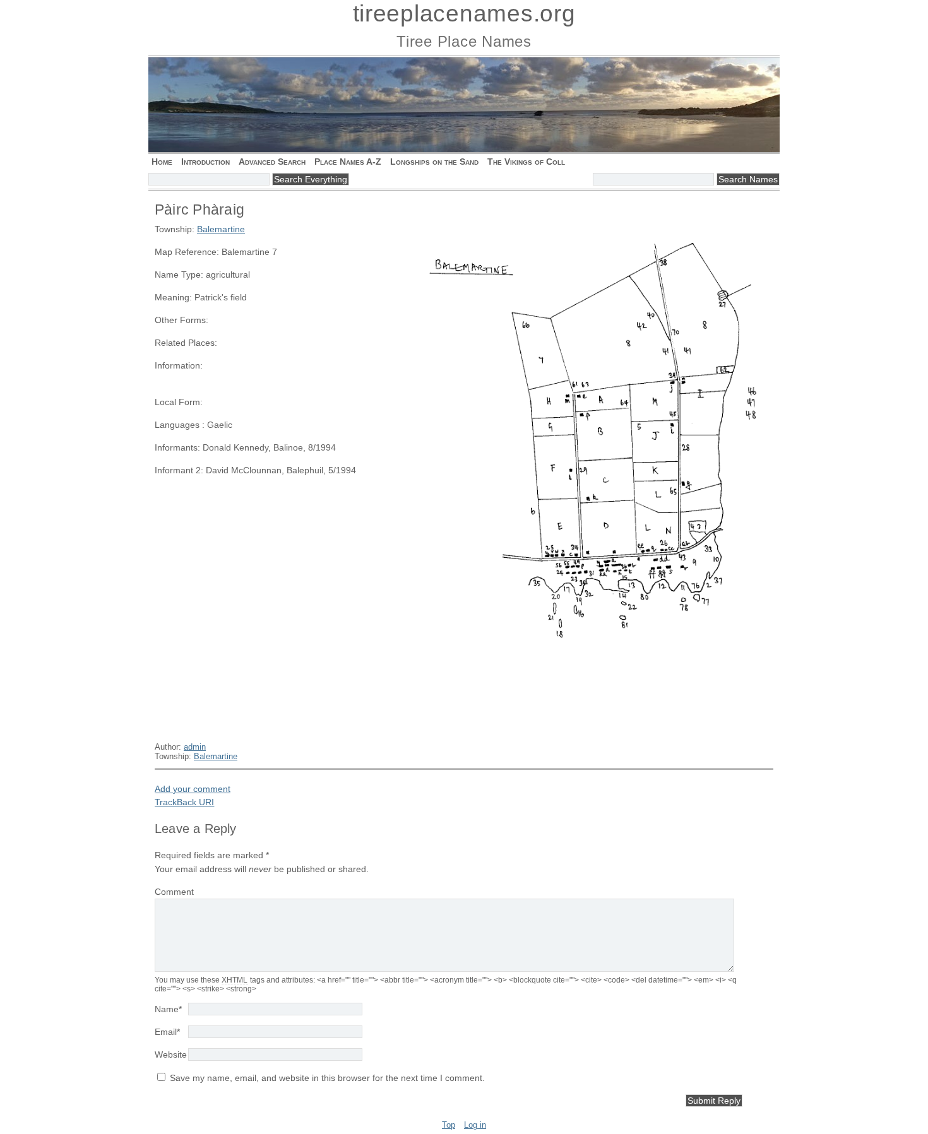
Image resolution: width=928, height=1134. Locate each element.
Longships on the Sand (434, 162)
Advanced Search (272, 162)
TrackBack (184, 802)
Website (171, 1054)
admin (195, 747)
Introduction (205, 162)
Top (448, 1125)
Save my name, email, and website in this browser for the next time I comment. (327, 1078)
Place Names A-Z (347, 162)
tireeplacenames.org (464, 14)
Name (168, 1009)
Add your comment (192, 789)
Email (167, 1032)
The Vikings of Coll (526, 162)
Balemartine (221, 229)
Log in (475, 1125)
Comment (174, 892)
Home (162, 162)
